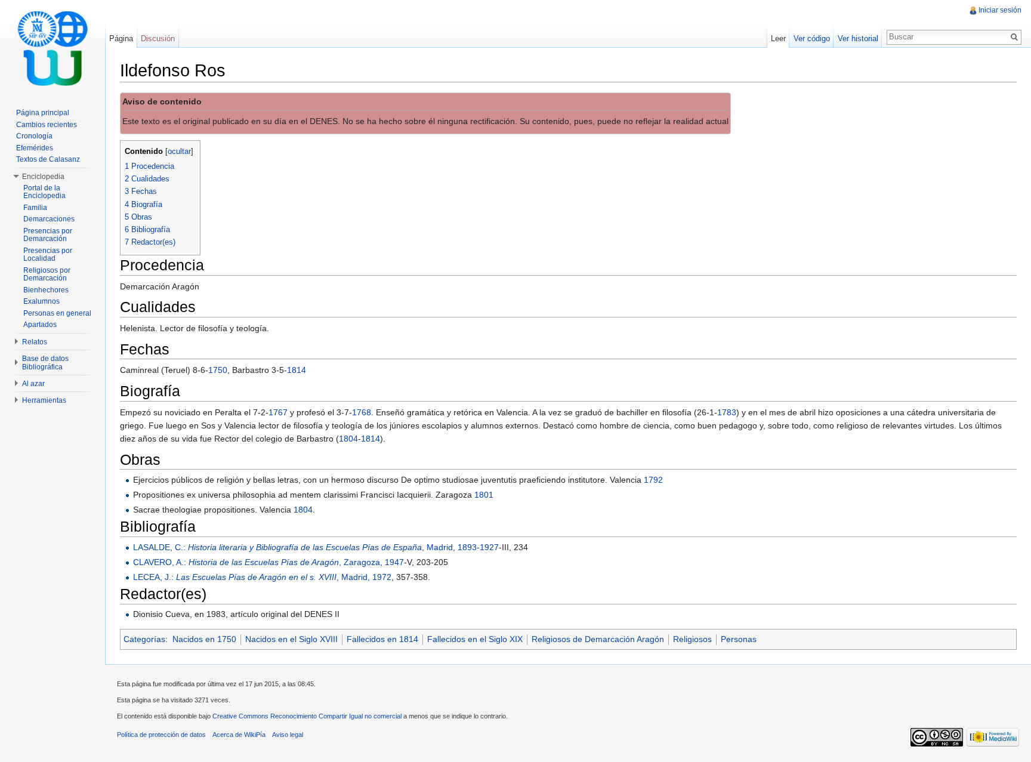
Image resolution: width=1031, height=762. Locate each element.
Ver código (812, 38)
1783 (726, 412)
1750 (217, 370)
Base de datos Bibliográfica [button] (45, 362)
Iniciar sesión (999, 10)
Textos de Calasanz (48, 159)
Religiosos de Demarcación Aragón (598, 639)
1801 (483, 494)
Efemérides (34, 148)
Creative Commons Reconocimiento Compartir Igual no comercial (307, 716)
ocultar (179, 151)
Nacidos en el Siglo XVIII (291, 639)
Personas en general (57, 313)
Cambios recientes (46, 125)
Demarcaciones (49, 219)
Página (121, 38)
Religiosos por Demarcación (46, 274)
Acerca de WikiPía (239, 734)
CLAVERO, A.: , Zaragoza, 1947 (268, 562)
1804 (348, 438)
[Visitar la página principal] (52, 47)
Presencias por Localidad (47, 254)
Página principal (42, 113)
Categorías (144, 639)
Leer (778, 38)
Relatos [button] (34, 342)
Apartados (40, 324)
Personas (739, 639)
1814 (296, 370)
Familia (35, 207)
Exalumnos (41, 301)
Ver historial (858, 38)
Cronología (34, 136)
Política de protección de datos (161, 734)
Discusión (158, 38)
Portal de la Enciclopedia (44, 192)
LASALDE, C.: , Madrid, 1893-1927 (316, 547)
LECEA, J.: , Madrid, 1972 (262, 577)
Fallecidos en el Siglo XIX (475, 639)
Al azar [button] (33, 384)
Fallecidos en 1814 (382, 639)
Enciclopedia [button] (43, 176)
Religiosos (692, 639)
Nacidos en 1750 (204, 639)
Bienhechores (46, 290)
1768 (361, 412)
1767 (278, 412)
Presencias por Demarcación (47, 235)
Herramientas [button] (44, 400)
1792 (653, 480)
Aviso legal (287, 734)
